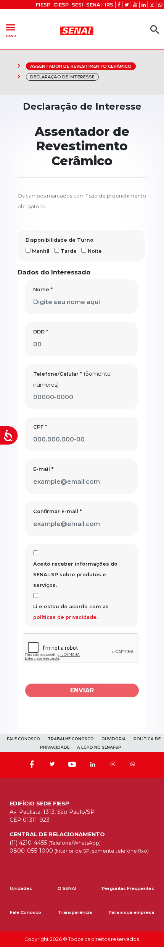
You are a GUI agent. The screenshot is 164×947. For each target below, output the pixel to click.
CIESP (61, 5)
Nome (43, 289)
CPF (40, 427)
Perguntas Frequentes (128, 888)
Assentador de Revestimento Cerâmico (81, 66)
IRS (109, 5)
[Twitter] (52, 765)
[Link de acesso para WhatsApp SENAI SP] (160, 5)
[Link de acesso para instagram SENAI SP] (152, 5)
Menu (11, 29)
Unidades (21, 888)
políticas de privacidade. (65, 617)
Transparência (75, 912)
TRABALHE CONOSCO (71, 739)
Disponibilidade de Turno (59, 240)
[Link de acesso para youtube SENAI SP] (135, 5)
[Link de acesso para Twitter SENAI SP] (126, 5)
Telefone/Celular (57, 374)
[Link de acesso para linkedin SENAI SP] (143, 5)
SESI (77, 5)
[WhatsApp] (133, 765)
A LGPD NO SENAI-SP (99, 747)
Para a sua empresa (131, 912)
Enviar (82, 690)
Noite (95, 251)
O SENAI (67, 888)
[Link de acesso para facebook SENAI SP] (118, 5)
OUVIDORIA (113, 739)
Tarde (69, 251)
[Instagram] (113, 765)
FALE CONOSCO (23, 739)
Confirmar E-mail (57, 511)
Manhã (41, 251)
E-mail (43, 469)
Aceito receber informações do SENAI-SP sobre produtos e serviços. (75, 574)
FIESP (43, 5)
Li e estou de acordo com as (71, 612)
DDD (40, 332)
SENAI (94, 5)
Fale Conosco (25, 912)
